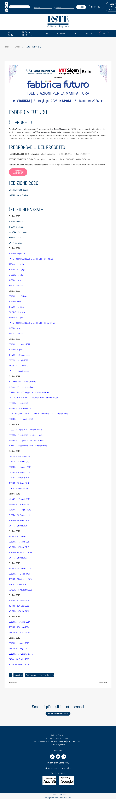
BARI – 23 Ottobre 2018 (18, 525)
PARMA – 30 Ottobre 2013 (19, 659)
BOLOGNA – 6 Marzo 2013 (19, 643)
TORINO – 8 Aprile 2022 (18, 349)
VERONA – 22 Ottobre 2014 (19, 632)
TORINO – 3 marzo (16, 301)
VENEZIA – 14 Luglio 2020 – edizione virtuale (26, 440)
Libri (46, 33)
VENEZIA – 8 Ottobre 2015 (19, 611)
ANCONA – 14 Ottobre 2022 (19, 365)
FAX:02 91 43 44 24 (74, 741)
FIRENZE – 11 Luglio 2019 (19, 477)
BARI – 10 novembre (16, 333)
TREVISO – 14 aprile (16, 307)
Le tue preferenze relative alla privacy (58, 768)
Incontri (61, 33)
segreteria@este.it (58, 744)
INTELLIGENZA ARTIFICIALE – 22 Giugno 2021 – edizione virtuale (33, 397)
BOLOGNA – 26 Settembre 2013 (21, 654)
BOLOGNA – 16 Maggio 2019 (20, 467)
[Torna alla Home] (58, 21)
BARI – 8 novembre (16, 285)
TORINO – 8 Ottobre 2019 (19, 483)
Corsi (75, 33)
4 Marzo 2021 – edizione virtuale (21, 387)
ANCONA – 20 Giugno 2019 (19, 472)
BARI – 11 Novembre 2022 (19, 371)
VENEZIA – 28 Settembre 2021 (21, 408)
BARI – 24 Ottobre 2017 (18, 557)
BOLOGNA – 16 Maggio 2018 (20, 509)
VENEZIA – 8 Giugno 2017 (19, 547)
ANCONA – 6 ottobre (16, 328)
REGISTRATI (96, 7)
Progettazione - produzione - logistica (40, 675)
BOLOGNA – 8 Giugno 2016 (19, 573)
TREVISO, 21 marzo (16, 227)
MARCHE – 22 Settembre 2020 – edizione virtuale (28, 445)
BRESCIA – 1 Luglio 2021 (18, 403)
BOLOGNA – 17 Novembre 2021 (21, 419)
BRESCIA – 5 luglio (16, 275)
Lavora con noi (58, 750)
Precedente (13, 682)
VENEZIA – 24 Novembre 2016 (20, 589)
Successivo (102, 682)
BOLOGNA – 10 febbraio (18, 296)
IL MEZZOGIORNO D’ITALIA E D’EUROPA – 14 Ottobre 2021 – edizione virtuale (38, 413)
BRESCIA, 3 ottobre (16, 237)
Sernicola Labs (67, 798)
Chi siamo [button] (10, 33)
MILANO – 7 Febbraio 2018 (19, 499)
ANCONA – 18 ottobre (17, 280)
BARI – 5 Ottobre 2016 (17, 584)
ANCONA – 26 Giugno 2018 (19, 515)
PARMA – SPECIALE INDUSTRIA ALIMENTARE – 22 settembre (32, 323)
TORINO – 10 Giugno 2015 (19, 605)
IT (10, 675)
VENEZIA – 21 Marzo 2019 (19, 461)
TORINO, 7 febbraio (16, 221)
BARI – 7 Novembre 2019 (18, 488)
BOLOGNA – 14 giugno (17, 269)
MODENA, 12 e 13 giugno (18, 232)
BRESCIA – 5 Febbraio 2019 (19, 456)
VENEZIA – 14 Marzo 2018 (19, 504)
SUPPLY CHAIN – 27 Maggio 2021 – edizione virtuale (29, 392)
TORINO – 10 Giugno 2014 (19, 627)
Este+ (89, 33)
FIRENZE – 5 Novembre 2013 (20, 664)
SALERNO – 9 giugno (17, 312)
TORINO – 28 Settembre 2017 (20, 552)
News (104, 33)
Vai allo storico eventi (58, 713)
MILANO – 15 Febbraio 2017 (20, 536)
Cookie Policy (64, 762)
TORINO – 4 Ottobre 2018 (19, 520)
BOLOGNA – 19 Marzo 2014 (19, 621)
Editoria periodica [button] (27, 33)
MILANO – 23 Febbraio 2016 (20, 568)
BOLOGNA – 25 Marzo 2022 (19, 344)
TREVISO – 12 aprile (16, 264)
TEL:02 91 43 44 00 (58, 741)
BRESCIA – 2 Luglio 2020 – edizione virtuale (25, 435)
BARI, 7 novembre (15, 243)
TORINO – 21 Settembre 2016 (20, 579)
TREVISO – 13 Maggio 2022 (19, 355)
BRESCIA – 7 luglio (16, 317)
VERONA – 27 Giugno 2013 (19, 648)
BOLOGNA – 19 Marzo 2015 (19, 600)
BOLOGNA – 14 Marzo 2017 (19, 541)
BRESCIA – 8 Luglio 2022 (18, 360)
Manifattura (18, 675)
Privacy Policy (52, 762)
